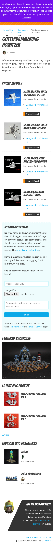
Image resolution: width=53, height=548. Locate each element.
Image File (10, 290)
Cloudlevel (46, 541)
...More (5, 435)
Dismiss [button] (26, 17)
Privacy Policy (17, 327)
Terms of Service (35, 327)
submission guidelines (27, 250)
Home (5, 30)
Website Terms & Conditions (38, 537)
